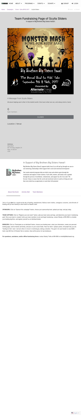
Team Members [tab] (38, 192)
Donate (50, 3)
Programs (29, 3)
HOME (11, 3)
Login (76, 3)
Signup (66, 3)
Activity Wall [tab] (26, 192)
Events (40, 3)
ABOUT (17, 3)
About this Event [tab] (13, 192)
